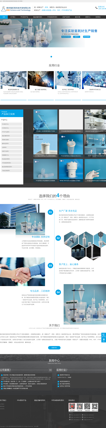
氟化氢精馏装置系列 (7, 166)
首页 (4, 17)
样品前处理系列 (6, 159)
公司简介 (2, 404)
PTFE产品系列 (5, 132)
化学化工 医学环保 (65, 386)
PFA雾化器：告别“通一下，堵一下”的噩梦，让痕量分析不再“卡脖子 (21, 381)
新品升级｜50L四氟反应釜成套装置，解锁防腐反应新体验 (19, 375)
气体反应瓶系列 (6, 170)
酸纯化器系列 (5, 143)
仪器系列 (4, 147)
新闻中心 (87, 17)
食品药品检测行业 (65, 381)
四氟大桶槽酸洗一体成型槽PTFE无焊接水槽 (15, 388)
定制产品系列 (66, 17)
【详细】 (69, 377)
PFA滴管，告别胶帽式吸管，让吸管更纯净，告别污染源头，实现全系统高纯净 (25, 383)
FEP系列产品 (5, 128)
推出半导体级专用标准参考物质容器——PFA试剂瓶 (17, 386)
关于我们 (12, 17)
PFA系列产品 (24, 17)
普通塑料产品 (5, 155)
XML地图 (36, 426)
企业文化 (2, 408)
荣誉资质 (2, 406)
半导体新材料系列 (52, 17)
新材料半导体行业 (65, 375)
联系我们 (98, 17)
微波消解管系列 (37, 17)
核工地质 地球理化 (65, 383)
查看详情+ (54, 347)
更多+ (50, 370)
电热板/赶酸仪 (5, 139)
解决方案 (77, 17)
